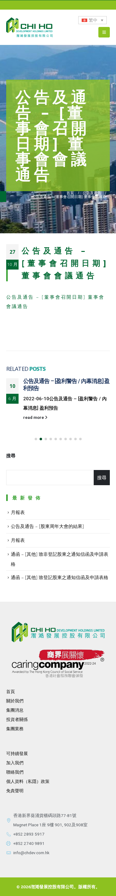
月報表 (18, 512)
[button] (35, 439)
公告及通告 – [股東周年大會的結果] (47, 526)
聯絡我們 (15, 772)
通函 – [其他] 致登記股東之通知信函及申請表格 (59, 577)
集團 (10, 728)
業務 (19, 728)
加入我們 (15, 763)
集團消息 (15, 710)
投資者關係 (17, 719)
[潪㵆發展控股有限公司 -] (29, 27)
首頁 (10, 691)
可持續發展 (17, 753)
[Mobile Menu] (104, 32)
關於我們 (15, 701)
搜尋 (10, 456)
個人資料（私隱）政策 (27, 781)
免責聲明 (15, 790)
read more (34, 417)
